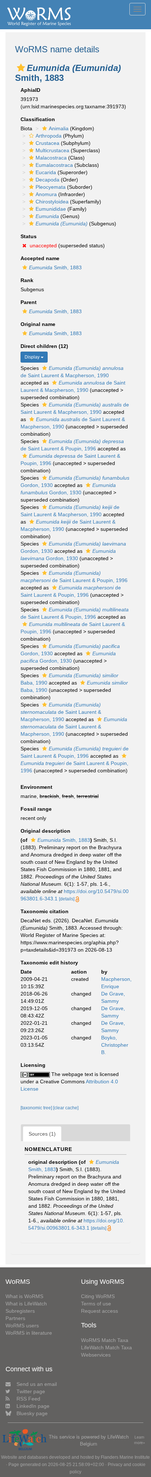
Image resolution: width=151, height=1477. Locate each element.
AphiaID (30, 90)
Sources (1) (42, 1134)
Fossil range (36, 809)
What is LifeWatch (26, 1304)
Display (33, 357)
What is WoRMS (24, 1296)
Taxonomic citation (45, 911)
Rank (27, 280)
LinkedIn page (32, 1406)
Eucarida (46, 172)
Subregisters (20, 1311)
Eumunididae (51, 209)
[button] (21, 67)
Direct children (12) (44, 346)
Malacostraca (51, 158)
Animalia (59, 128)
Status (29, 236)
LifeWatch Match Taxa (106, 1347)
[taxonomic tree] (37, 1107)
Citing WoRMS (98, 1296)
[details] (66, 898)
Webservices (96, 1355)
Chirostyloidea (52, 202)
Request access (99, 1311)
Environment (36, 787)
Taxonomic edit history (49, 963)
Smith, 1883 (55, 267)
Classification (38, 119)
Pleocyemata (51, 187)
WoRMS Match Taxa (104, 1340)
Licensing (33, 1065)
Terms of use (96, 1304)
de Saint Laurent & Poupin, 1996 (74, 766)
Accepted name (40, 258)
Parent (29, 302)
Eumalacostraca (54, 165)
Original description (45, 831)
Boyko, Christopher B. (114, 1045)
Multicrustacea (52, 150)
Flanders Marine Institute (125, 1457)
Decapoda (47, 180)
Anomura (46, 194)
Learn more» (139, 1440)
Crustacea (47, 143)
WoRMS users (22, 1325)
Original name (38, 324)
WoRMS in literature (28, 1333)
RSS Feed (28, 1399)
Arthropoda (49, 136)
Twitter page (30, 1391)
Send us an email (36, 1384)
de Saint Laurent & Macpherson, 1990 (61, 712)
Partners (15, 1318)
